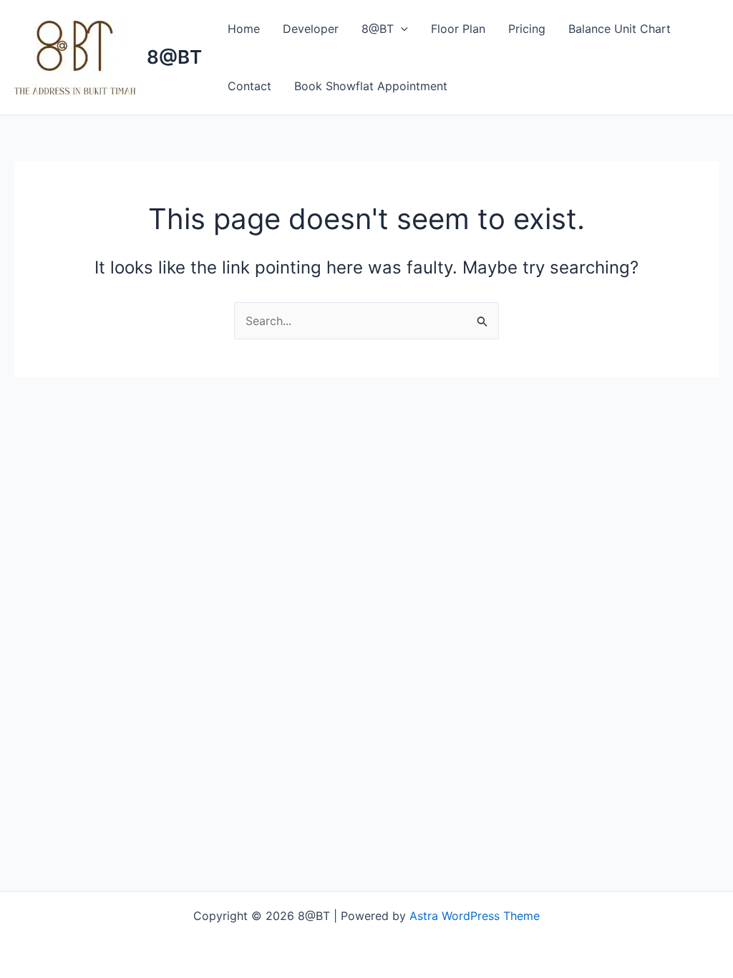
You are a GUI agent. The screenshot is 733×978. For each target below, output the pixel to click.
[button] (401, 28)
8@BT (174, 57)
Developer (311, 28)
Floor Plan (458, 28)
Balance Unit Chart (619, 28)
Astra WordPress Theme (474, 916)
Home (244, 28)
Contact (249, 86)
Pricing (526, 28)
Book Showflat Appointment (370, 86)
